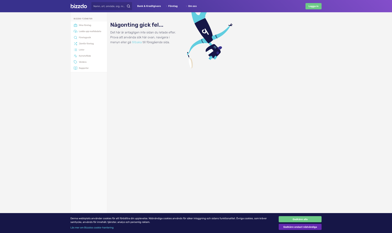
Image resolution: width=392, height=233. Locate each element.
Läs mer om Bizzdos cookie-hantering (92, 227)
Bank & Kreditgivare (149, 6)
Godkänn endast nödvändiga (300, 226)
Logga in (313, 6)
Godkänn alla (300, 219)
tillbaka (137, 42)
